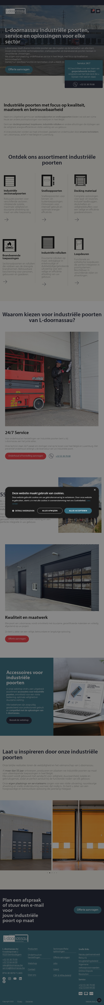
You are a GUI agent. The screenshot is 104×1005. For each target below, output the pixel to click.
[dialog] (52, 502)
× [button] (95, 490)
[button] (23, 511)
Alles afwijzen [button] (50, 510)
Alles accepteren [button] (78, 510)
